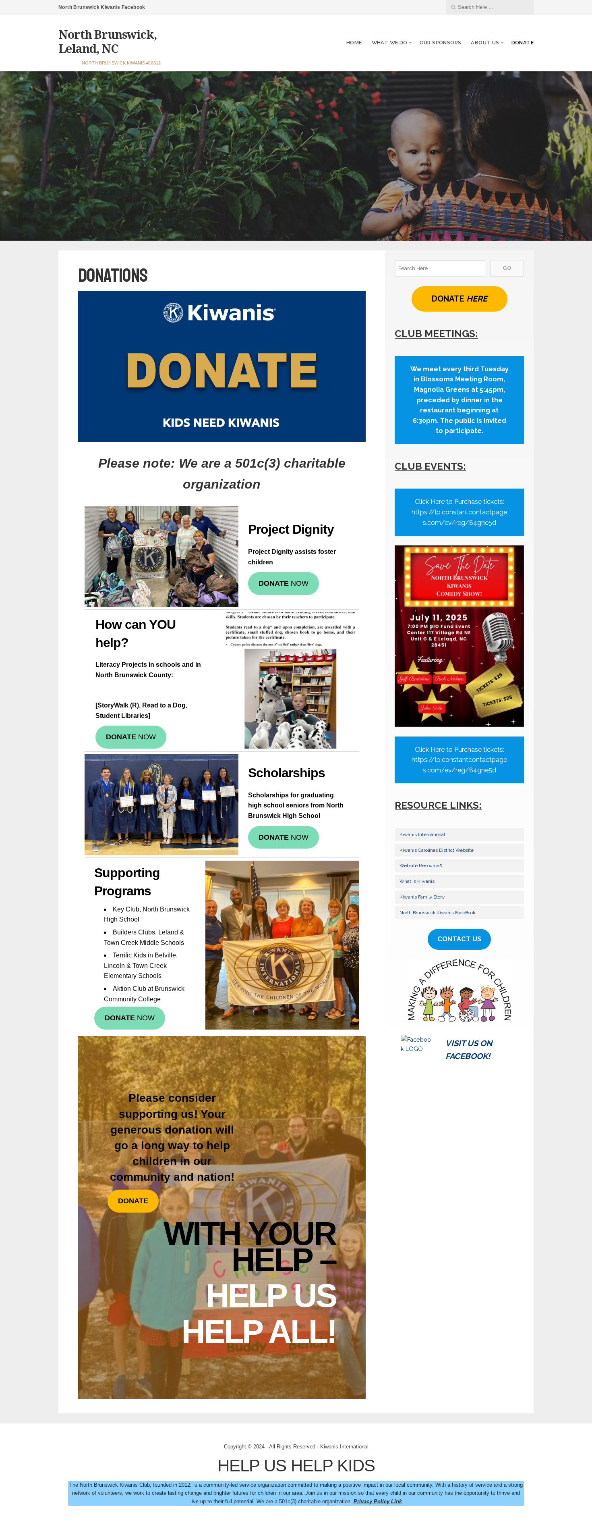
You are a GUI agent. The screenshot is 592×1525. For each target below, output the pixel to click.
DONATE (522, 43)
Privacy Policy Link (378, 1501)
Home (354, 43)
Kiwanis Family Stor (420, 897)
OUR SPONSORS (441, 43)
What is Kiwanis (417, 881)
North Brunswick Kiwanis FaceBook (437, 912)
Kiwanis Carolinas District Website (436, 850)
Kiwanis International (422, 834)
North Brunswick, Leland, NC (107, 41)
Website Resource (419, 865)
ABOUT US (485, 43)
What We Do (390, 43)
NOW (283, 583)
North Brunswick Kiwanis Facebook (101, 7)
